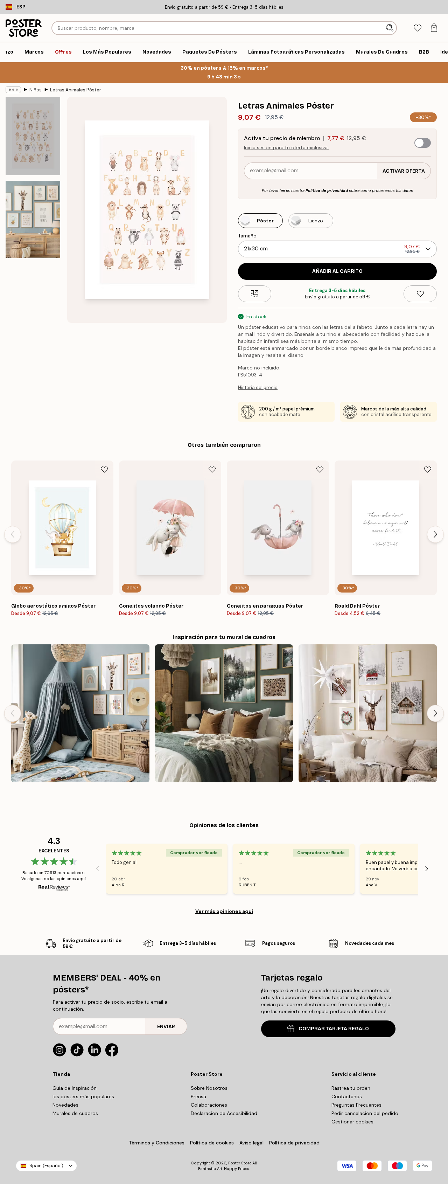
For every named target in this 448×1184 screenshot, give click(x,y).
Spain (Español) (46, 1166)
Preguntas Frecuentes (356, 1105)
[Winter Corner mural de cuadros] (368, 713)
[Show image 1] (33, 136)
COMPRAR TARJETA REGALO (334, 1029)
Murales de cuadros (75, 1113)
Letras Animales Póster (75, 90)
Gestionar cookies (352, 1122)
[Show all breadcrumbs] (13, 89)
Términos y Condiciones (156, 1143)
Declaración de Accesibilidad (224, 1113)
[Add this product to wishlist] (420, 293)
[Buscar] (390, 28)
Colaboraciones (209, 1105)
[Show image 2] (33, 219)
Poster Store (239, 1163)
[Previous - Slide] (12, 534)
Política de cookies (212, 1143)
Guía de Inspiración (74, 1088)
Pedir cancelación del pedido (364, 1113)
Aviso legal (251, 1143)
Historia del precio (258, 387)
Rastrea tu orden (350, 1088)
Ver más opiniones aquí (224, 911)
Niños (35, 90)
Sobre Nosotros (209, 1088)
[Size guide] (254, 293)
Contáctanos (346, 1096)
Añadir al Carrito (337, 271)
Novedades (65, 1105)
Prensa (198, 1096)
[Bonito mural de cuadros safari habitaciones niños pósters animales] (80, 713)
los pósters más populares (83, 1096)
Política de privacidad (327, 190)
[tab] (417, 28)
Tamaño (247, 236)
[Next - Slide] (435, 534)
